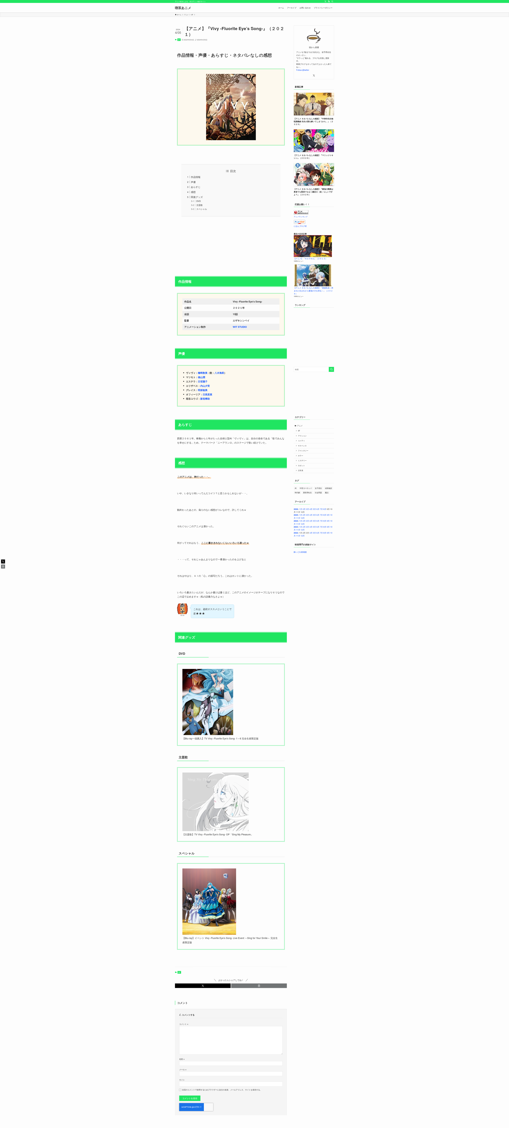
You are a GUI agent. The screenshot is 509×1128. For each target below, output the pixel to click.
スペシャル (201, 209)
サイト (182, 1079)
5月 (314, 509)
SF (179, 40)
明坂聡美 (202, 390)
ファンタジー (303, 450)
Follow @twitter (302, 70)
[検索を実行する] (331, 369)
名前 (182, 1059)
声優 (193, 182)
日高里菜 (207, 394)
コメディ (301, 440)
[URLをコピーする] (259, 985)
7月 (321, 509)
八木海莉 (219, 373)
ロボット (301, 465)
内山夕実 (205, 386)
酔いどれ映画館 (300, 552)
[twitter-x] (325, 1)
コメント (183, 1024)
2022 (296, 532)
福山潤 (201, 377)
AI (296, 488)
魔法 (326, 492)
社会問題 (318, 492)
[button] (203, 985)
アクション (302, 436)
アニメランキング (301, 216)
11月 (298, 518)
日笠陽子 (202, 381)
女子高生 (318, 488)
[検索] (332, 1)
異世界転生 (307, 492)
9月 (328, 515)
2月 (304, 509)
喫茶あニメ (183, 7)
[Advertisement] (231, 244)
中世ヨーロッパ (306, 488)
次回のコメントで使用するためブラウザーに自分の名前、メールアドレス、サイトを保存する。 (222, 1090)
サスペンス (302, 445)
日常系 (300, 470)
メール (182, 1069)
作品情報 (195, 177)
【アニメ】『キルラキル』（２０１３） (310, 258)
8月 (324, 509)
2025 (296, 515)
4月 (311, 509)
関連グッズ (197, 197)
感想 (193, 192)
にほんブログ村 (300, 226)
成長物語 (328, 488)
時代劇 (297, 492)
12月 (303, 518)
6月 (317, 509)
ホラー (300, 455)
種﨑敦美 (202, 373)
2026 (296, 509)
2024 (296, 520)
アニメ (300, 425)
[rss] (329, 1)
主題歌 (199, 205)
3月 (307, 509)
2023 (296, 526)
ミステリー (302, 460)
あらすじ (195, 187)
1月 (300, 509)
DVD (198, 201)
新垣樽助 (205, 398)
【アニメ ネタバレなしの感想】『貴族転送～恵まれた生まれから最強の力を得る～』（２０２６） (313, 290)
